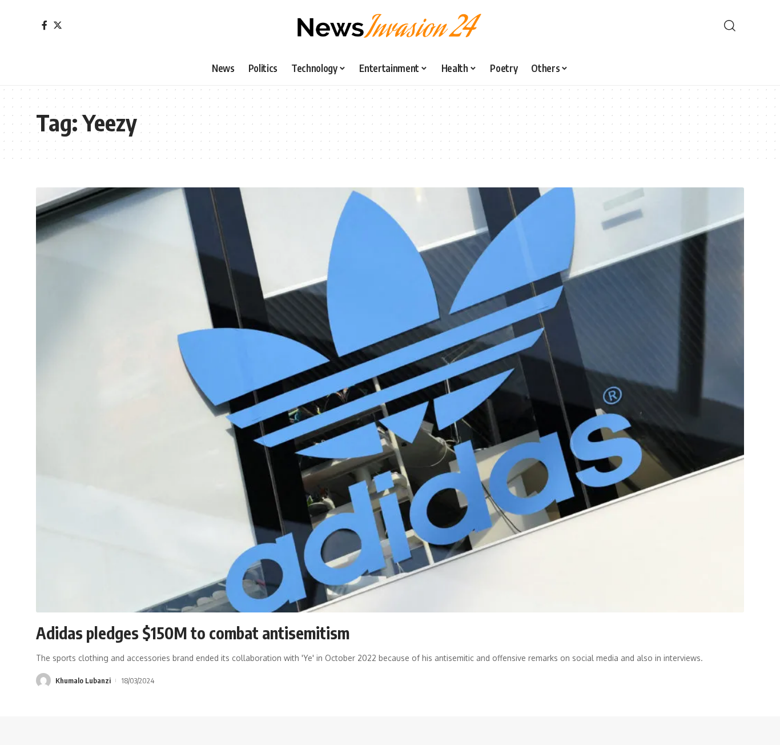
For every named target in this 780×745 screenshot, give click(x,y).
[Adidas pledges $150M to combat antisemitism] (390, 399)
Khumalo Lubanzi (83, 680)
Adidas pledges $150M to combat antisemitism (192, 633)
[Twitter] (57, 25)
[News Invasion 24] (390, 26)
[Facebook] (44, 25)
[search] (729, 25)
